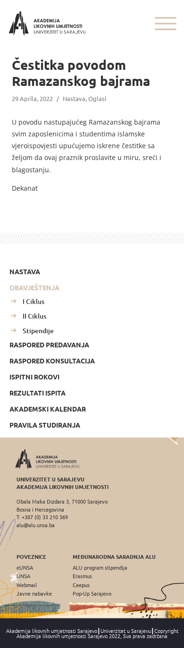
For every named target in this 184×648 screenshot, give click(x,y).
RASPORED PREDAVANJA (49, 344)
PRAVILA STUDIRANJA (44, 425)
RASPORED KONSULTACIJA (52, 360)
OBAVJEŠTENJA (34, 287)
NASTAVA (24, 271)
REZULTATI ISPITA (37, 392)
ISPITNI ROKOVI (34, 376)
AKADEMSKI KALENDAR (47, 408)
